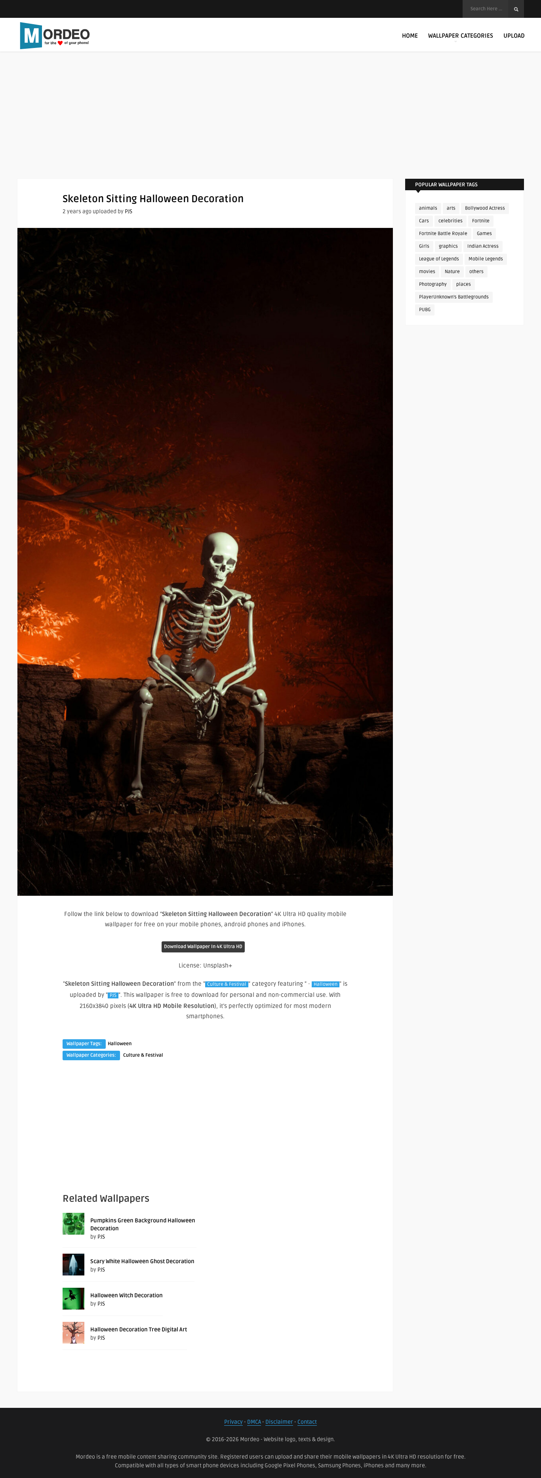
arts (451, 208)
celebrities (450, 221)
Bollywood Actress (485, 208)
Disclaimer (279, 1422)
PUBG (425, 310)
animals (428, 208)
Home (410, 35)
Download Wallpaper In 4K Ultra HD (203, 947)
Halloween (325, 984)
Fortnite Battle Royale (443, 234)
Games (484, 234)
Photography (433, 284)
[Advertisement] (270, 122)
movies (427, 272)
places (463, 284)
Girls (424, 246)
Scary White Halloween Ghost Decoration (142, 1261)
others (476, 272)
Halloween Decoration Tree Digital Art (138, 1329)
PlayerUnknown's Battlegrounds (454, 297)
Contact (307, 1422)
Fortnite (481, 221)
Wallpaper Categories (460, 35)
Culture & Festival (226, 984)
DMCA (254, 1422)
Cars (424, 221)
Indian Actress (483, 246)
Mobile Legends (486, 259)
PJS (128, 211)
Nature (452, 272)
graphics (448, 246)
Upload (514, 35)
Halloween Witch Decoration (126, 1295)
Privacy (233, 1422)
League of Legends (439, 259)
